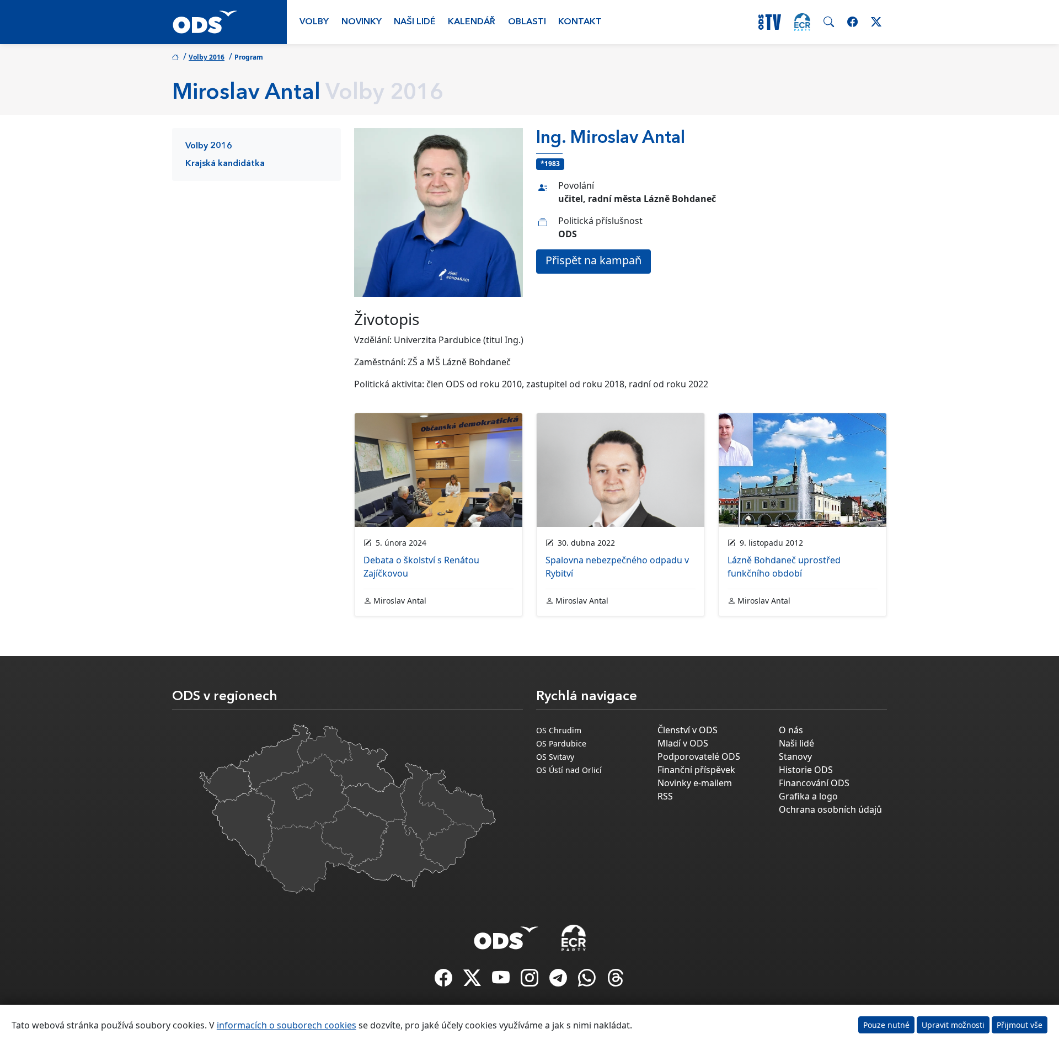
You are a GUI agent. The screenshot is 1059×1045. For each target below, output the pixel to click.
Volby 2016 (206, 57)
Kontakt (580, 22)
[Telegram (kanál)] (559, 981)
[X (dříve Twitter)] (473, 981)
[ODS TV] (502, 981)
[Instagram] (531, 981)
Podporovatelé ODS (698, 756)
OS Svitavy (555, 756)
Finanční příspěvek (696, 770)
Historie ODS (806, 770)
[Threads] (615, 981)
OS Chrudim (558, 730)
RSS (665, 796)
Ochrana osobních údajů (830, 809)
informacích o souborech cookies (286, 1025)
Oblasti (527, 22)
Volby (314, 22)
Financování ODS (814, 783)
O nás (791, 730)
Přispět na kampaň (593, 260)
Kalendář (471, 22)
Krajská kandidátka (225, 163)
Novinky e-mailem (694, 783)
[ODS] (506, 934)
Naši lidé (415, 22)
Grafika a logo (808, 796)
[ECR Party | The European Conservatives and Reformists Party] (802, 22)
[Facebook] (444, 981)
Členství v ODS (687, 730)
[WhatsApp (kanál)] (588, 981)
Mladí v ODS (682, 743)
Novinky (361, 22)
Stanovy (795, 756)
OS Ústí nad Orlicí (569, 770)
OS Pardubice (561, 743)
